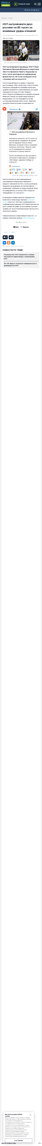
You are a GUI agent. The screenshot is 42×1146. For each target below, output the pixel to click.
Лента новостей (8, 1143)
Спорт (11, 18)
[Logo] (5, 4)
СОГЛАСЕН (18, 1140)
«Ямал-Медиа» (29, 218)
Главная (4, 18)
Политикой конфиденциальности (15, 1136)
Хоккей (13, 232)
